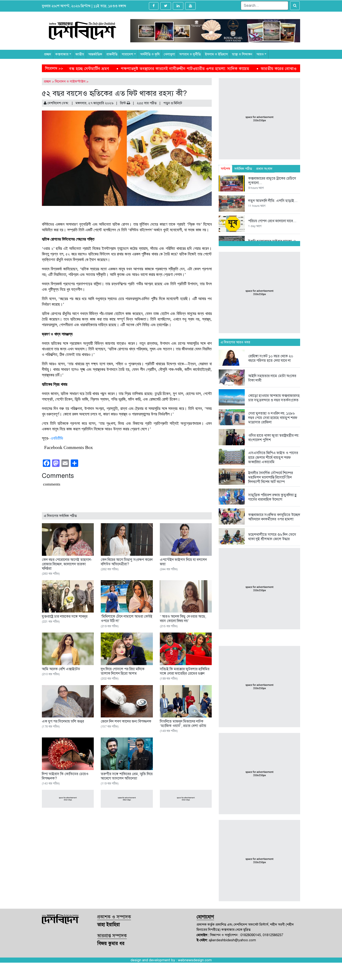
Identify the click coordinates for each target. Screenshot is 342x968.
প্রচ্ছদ (47, 81)
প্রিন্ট (123, 103)
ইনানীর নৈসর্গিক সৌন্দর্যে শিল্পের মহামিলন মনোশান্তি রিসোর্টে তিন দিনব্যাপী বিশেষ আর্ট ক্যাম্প (270, 477)
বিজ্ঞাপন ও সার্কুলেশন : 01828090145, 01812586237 (246, 935)
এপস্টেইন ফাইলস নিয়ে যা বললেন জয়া (183, 561)
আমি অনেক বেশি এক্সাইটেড (61, 669)
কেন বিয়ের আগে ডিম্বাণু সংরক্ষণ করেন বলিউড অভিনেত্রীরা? (127, 561)
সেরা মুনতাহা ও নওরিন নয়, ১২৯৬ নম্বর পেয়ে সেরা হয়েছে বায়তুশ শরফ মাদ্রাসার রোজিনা (272, 418)
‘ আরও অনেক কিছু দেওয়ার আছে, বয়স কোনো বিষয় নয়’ (183, 618)
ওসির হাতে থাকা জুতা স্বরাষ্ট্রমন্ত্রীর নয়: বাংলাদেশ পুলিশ (273, 437)
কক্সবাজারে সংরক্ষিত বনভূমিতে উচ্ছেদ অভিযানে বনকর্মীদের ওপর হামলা (274, 517)
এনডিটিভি (56, 438)
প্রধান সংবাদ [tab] (264, 169)
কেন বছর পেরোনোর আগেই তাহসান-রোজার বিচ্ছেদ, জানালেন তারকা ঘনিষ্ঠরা (67, 564)
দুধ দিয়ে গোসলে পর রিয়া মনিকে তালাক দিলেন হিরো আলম (122, 671)
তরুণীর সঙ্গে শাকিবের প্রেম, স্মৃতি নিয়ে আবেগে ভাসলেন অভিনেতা (127, 776)
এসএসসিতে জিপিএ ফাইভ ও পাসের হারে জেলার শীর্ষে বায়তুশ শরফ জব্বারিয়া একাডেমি (273, 457)
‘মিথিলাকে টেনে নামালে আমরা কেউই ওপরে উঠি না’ (126, 618)
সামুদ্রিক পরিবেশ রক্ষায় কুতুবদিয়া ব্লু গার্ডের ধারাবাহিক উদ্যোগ (272, 497)
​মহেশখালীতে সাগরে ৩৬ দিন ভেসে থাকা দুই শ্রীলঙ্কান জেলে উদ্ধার (272, 536)
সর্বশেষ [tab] (225, 169)
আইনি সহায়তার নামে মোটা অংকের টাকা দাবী (272, 378)
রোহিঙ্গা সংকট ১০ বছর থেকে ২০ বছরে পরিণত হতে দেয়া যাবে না (270, 358)
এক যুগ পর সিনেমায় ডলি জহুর (63, 721)
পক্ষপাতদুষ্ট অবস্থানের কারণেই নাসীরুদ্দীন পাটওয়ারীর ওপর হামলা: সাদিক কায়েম (87, 68)
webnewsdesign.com (195, 960)
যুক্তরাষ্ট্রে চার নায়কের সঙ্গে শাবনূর (64, 616)
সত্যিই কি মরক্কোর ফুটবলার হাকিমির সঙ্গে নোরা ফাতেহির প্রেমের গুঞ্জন (184, 671)
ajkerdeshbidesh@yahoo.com (232, 940)
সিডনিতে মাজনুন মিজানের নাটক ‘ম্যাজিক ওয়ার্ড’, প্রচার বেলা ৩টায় (183, 723)
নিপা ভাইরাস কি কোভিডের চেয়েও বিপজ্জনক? (65, 776)
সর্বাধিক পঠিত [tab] (243, 169)
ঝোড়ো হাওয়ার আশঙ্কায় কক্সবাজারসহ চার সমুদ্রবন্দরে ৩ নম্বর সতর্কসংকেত (274, 397)
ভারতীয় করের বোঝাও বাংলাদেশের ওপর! (197, 68)
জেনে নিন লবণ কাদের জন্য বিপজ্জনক (126, 721)
